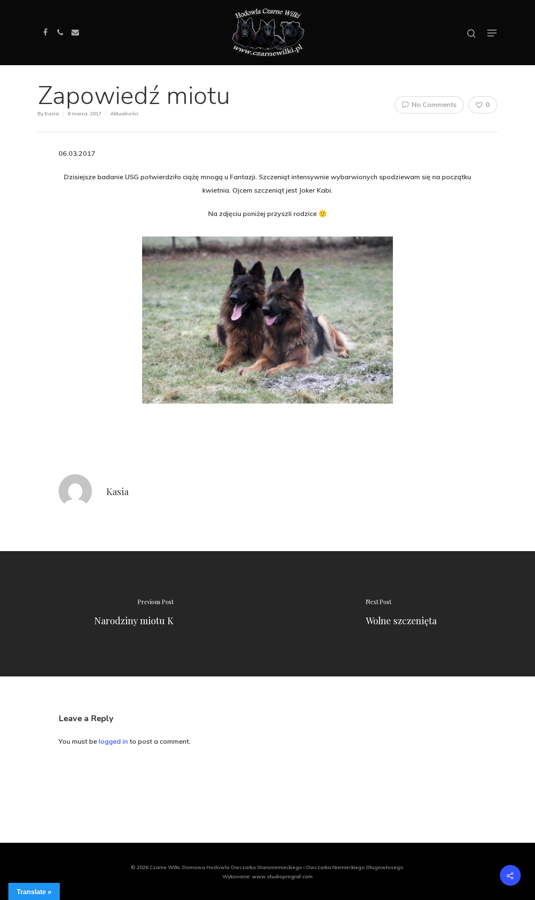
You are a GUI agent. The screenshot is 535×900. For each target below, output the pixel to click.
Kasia (52, 113)
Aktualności (124, 113)
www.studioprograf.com (282, 876)
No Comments (433, 104)
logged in (113, 741)
